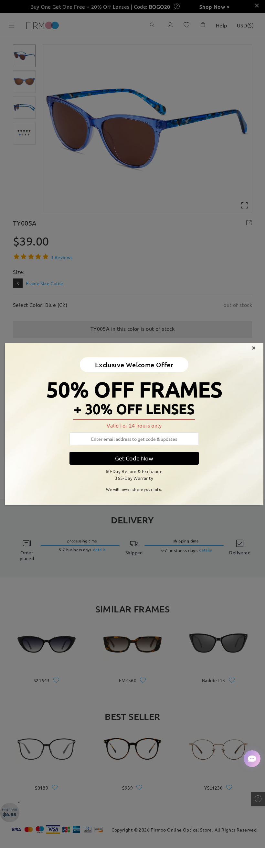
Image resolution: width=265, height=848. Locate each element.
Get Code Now (134, 458)
